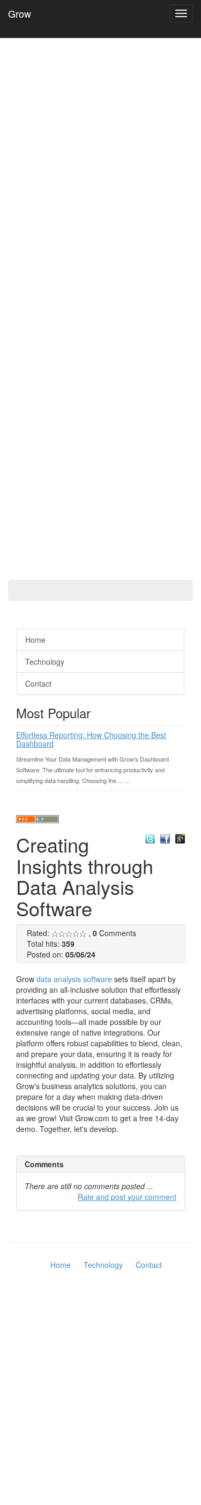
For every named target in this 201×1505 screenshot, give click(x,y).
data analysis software (74, 979)
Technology (44, 661)
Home (35, 639)
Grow (19, 13)
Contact (38, 683)
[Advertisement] (43, 305)
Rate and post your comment (127, 1196)
